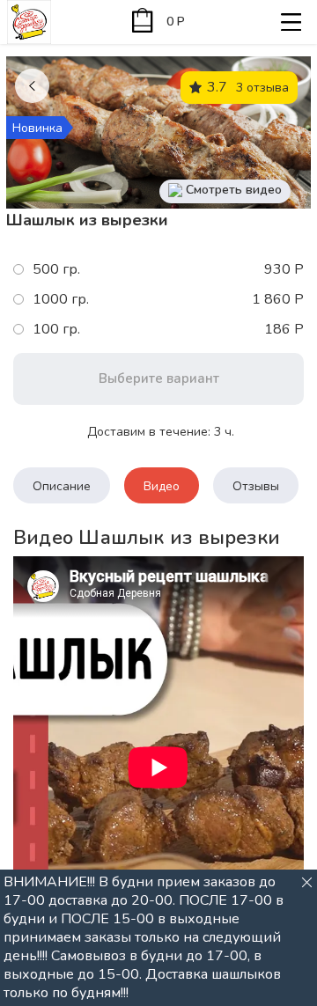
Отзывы (255, 486)
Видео (162, 486)
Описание (62, 486)
